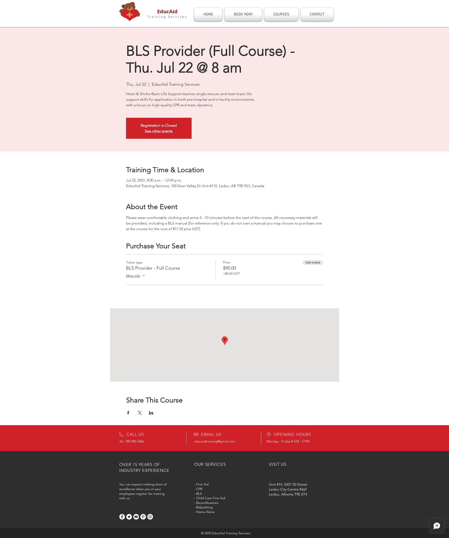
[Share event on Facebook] (128, 413)
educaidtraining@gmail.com (214, 441)
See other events (159, 131)
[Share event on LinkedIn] (151, 413)
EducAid (167, 11)
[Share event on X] (140, 413)
